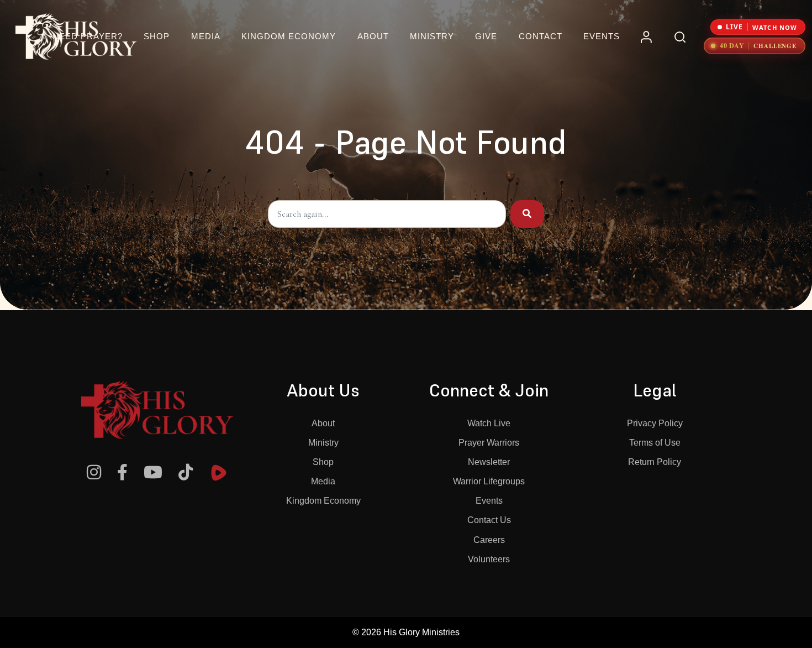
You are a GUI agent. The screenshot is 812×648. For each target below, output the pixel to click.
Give (486, 36)
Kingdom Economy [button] (288, 36)
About (323, 423)
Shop (157, 36)
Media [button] (205, 36)
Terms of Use (655, 442)
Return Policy (654, 462)
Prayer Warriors (488, 442)
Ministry (323, 442)
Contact (540, 36)
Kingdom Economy (323, 500)
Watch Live (488, 423)
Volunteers (489, 559)
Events (601, 36)
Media (323, 481)
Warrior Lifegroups (489, 481)
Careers (489, 540)
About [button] (373, 36)
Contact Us (489, 520)
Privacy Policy (655, 423)
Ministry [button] (432, 36)
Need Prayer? (87, 36)
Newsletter (489, 462)
